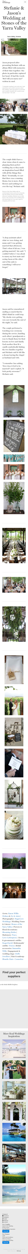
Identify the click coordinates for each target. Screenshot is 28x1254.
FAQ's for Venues (6, 1238)
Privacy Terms (5, 1227)
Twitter (5, 1219)
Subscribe (5, 1231)
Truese (11, 946)
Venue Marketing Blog (7, 1240)
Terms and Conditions (7, 1237)
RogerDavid (7, 943)
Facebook (6, 1215)
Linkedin (5, 1222)
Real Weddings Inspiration (8, 1229)
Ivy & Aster (15, 916)
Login (3, 1235)
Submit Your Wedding (7, 1226)
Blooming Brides (9, 932)
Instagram (6, 1217)
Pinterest (5, 1220)
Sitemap (19, 1250)
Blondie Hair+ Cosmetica (12, 959)
